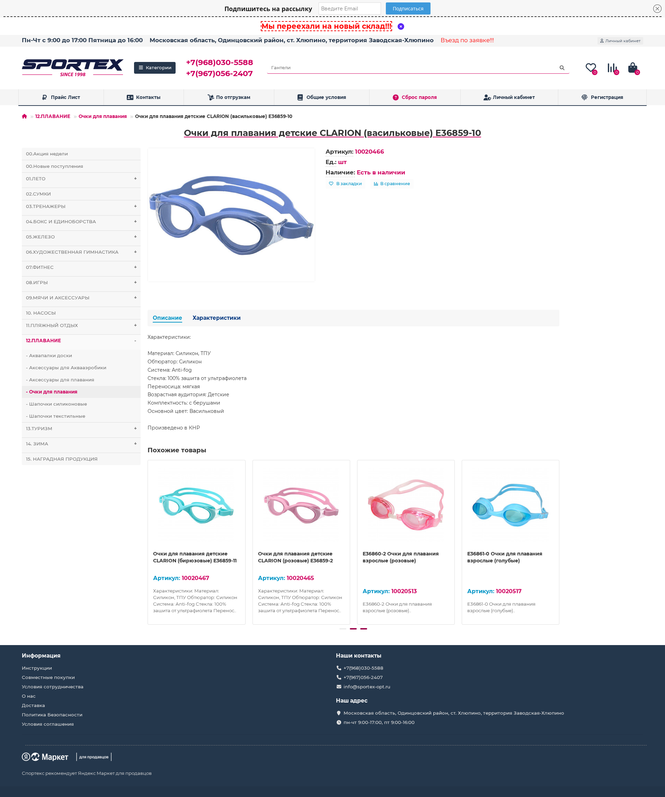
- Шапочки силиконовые (56, 404)
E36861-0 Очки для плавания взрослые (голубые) (504, 557)
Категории (158, 67)
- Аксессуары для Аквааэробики (66, 367)
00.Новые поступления (54, 166)
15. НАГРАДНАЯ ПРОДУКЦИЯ (62, 459)
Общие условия (326, 97)
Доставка (33, 705)
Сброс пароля (419, 97)
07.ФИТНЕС (81, 267)
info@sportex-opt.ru (367, 686)
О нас (29, 696)
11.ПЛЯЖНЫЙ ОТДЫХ (81, 325)
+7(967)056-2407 (219, 73)
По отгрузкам (233, 97)
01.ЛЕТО (81, 178)
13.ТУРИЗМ (81, 428)
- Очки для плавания (51, 392)
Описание (167, 318)
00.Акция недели (47, 153)
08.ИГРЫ (81, 282)
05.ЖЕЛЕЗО (81, 236)
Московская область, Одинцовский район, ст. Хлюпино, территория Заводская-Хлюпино (292, 40)
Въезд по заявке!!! (467, 40)
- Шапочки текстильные (55, 416)
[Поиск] (562, 67)
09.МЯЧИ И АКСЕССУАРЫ (81, 297)
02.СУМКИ (38, 194)
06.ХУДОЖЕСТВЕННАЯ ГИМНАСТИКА (81, 252)
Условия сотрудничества (52, 686)
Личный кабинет (514, 97)
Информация (41, 655)
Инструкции (37, 668)
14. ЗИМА (81, 443)
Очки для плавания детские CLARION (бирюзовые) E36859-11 (195, 557)
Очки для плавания (103, 116)
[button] (342, 629)
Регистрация (607, 97)
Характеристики (217, 318)
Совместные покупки (48, 677)
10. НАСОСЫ (41, 313)
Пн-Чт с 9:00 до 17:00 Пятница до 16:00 (82, 40)
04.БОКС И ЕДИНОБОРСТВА (81, 221)
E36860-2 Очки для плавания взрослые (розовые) (401, 557)
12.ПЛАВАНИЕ (52, 116)
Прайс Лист (65, 97)
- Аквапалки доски (49, 355)
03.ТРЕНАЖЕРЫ (81, 206)
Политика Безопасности (52, 714)
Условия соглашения (48, 724)
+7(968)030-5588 (219, 62)
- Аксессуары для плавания (60, 379)
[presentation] (148, 541)
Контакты (148, 97)
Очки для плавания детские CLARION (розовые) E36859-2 (295, 557)
